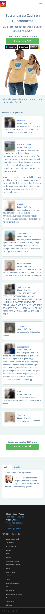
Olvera (8, 587)
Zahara (8, 576)
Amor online (10, 543)
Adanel (9, 526)
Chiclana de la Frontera (13, 565)
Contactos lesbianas (14, 523)
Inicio (5, 99)
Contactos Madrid (12, 546)
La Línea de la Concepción (14, 594)
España (32, 99)
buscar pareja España (18, 99)
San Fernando (10, 572)
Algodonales (10, 602)
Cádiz (8, 568)
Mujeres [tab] (7, 467)
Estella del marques (12, 583)
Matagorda (10, 590)
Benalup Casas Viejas (13, 598)
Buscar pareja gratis (12, 539)
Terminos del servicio (15, 517)
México (8, 557)
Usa (7, 554)
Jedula (8, 579)
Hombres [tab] (18, 467)
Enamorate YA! (22, 41)
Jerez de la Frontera (12, 561)
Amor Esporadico (13, 529)
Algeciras (9, 605)
